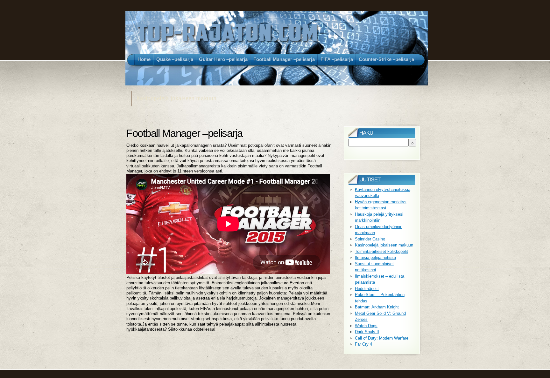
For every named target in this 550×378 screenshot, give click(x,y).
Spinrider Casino (370, 239)
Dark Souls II (367, 331)
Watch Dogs (366, 325)
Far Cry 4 (363, 344)
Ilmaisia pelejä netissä (375, 257)
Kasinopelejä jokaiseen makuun (384, 245)
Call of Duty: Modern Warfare (381, 338)
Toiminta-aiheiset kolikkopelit (381, 251)
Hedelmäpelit (367, 288)
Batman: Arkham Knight (377, 307)
